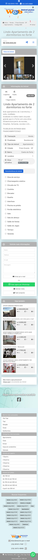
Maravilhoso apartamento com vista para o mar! (18, 319)
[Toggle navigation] (33, 7)
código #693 (9, 506)
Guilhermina (6, 431)
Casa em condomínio (9, 447)
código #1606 (25, 499)
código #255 (14, 509)
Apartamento (8, 25)
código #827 (26, 518)
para (25, 503)
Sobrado (5, 450)
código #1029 (25, 512)
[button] (5, 65)
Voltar (33, 25)
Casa (4, 440)
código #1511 (12, 503)
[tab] (8, 51)
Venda (12, 22)
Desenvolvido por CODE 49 (19, 558)
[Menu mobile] (19, 11)
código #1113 (12, 521)
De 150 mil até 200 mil (10, 482)
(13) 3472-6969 (27, 4)
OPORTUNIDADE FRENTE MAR (13, 306)
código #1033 (18, 527)
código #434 (25, 515)
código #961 (15, 524)
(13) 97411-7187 (13, 4)
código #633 (12, 515)
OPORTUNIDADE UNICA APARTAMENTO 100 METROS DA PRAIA (17, 360)
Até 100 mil (6, 476)
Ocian (4, 428)
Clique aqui (6, 382)
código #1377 (12, 518)
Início (6, 22)
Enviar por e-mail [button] (19, 276)
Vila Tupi (5, 418)
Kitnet (5, 444)
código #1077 (22, 506)
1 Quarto (5, 457)
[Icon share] (19, 1)
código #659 (12, 500)
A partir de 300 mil (9, 488)
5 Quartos (6, 469)
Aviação (5, 424)
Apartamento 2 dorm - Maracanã (13, 347)
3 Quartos (6, 463)
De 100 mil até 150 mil (10, 479)
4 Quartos (6, 466)
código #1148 (25, 521)
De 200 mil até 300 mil (10, 485)
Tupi (4, 421)
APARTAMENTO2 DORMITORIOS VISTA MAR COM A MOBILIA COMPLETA (17, 333)
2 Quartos (6, 460)
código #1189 (12, 512)
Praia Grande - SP (21, 22)
